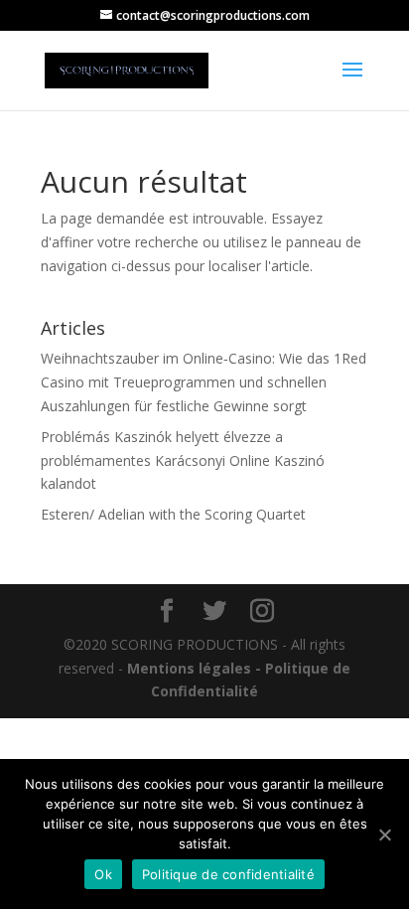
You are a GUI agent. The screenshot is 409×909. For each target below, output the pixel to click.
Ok (103, 874)
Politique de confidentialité (228, 874)
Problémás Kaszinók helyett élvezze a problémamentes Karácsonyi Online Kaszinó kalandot (183, 460)
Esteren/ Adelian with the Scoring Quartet (173, 514)
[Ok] (384, 834)
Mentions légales (189, 668)
